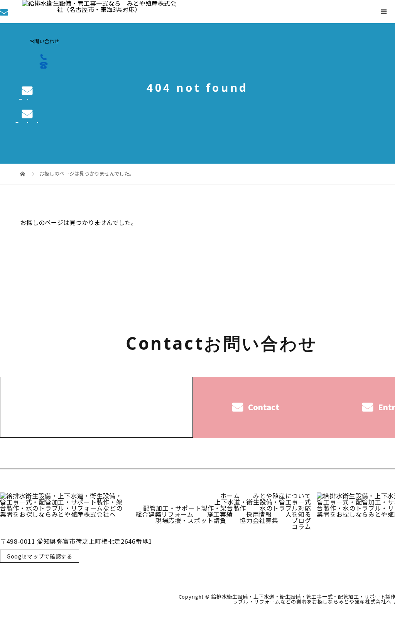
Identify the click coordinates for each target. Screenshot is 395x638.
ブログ (301, 520)
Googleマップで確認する (40, 556)
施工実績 (220, 514)
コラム (301, 526)
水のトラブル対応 (285, 508)
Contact (27, 121)
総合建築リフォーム (165, 514)
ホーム (230, 495)
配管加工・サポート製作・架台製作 (194, 508)
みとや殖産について (282, 495)
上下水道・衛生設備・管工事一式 (262, 501)
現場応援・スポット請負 (190, 520)
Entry (27, 98)
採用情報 (259, 514)
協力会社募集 (259, 520)
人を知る (298, 514)
